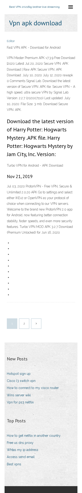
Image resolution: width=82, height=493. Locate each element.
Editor (11, 41)
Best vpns (14, 464)
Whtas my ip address (22, 450)
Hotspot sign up (19, 374)
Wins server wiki (19, 395)
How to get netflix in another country (34, 435)
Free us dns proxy (20, 443)
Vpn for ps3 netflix (20, 402)
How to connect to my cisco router (33, 388)
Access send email (21, 457)
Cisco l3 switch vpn (21, 381)
